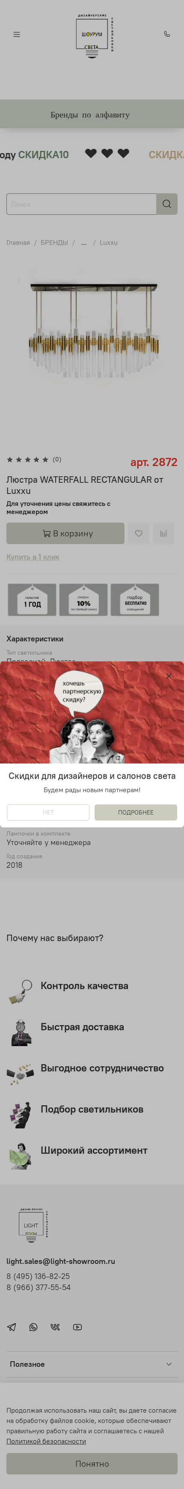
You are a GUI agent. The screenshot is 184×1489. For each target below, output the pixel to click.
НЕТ (48, 813)
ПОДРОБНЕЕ (136, 813)
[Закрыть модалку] (169, 676)
